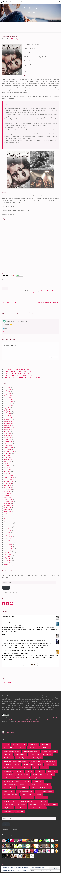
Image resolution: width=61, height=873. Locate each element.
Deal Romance (8, 758)
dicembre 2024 (8, 400)
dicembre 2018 (8, 523)
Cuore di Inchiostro (30, 8)
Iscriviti (6, 588)
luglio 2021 (7, 471)
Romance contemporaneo (11, 798)
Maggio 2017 (8, 560)
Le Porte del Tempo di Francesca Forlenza (17, 373)
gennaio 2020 (8, 497)
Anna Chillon (33, 744)
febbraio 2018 (8, 543)
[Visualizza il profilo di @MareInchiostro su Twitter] (7, 603)
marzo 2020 (7, 493)
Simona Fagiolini (6, 618)
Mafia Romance (37, 774)
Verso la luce (6, 622)
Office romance (38, 781)
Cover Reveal (7, 754)
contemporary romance (49, 751)
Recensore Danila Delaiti (25, 791)
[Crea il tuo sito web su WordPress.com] (30, 2)
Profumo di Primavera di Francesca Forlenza (18, 375)
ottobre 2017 (8, 551)
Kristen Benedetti (23, 774)
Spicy (54, 804)
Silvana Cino (33, 804)
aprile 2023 (7, 437)
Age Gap (6, 744)
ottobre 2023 (8, 425)
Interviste (43, 25)
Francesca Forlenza (23, 768)
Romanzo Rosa (42, 801)
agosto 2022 (8, 453)
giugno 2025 (7, 394)
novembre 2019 (8, 501)
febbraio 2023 (8, 441)
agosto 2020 (8, 483)
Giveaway (44, 768)
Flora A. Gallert (50, 764)
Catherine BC (8, 748)
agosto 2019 (8, 507)
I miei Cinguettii (7, 682)
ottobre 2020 (8, 479)
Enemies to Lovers (50, 761)
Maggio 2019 (8, 513)
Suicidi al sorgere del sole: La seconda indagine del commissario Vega (23, 640)
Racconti (9, 30)
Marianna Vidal (8, 778)
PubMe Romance (45, 788)
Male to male (49, 774)
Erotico (17, 764)
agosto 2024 (8, 406)
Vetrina (21, 30)
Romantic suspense (9, 801)
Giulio (4, 634)
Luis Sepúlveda (6, 652)
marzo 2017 (7, 564)
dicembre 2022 (8, 445)
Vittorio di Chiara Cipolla (10, 302)
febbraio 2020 (8, 495)
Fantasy (39, 764)
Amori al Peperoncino (19, 744)
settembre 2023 (9, 427)
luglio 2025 (7, 392)
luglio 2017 (7, 557)
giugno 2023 (8, 433)
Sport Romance (21, 808)
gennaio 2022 (8, 467)
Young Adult (19, 811)
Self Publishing (21, 804)
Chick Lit (31, 748)
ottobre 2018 (8, 527)
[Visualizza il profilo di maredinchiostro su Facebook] (3, 603)
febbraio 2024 (8, 417)
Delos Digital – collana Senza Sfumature (15, 761)
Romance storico (41, 798)
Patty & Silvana (23, 788)
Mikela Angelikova (34, 778)
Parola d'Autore (44, 784)
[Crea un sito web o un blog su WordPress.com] (2, 864)
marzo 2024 (7, 415)
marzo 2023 (7, 439)
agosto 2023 (8, 429)
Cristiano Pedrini (21, 754)
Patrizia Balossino (9, 788)
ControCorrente (52, 291)
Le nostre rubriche (36, 30)
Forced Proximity (9, 768)
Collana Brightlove (43, 748)
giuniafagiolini (21, 39)
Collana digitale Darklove (31, 751)
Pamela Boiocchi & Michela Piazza (14, 784)
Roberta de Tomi (26, 794)
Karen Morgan (52, 771)
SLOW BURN (45, 804)
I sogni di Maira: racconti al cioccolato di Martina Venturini (22, 377)
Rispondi (5, 332)
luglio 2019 (7, 509)
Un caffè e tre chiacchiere (37, 808)
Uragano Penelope (8, 616)
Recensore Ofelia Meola (10, 794)
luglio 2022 (7, 455)
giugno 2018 (7, 535)
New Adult (26, 781)
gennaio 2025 (8, 398)
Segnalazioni (35, 288)
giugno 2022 (8, 457)
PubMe (34, 788)
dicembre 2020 (8, 475)
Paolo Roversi (32, 784)
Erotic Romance (28, 764)
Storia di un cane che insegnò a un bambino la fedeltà (18, 650)
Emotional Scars (36, 761)
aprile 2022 (7, 461)
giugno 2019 (7, 511)
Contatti (51, 30)
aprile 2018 (7, 539)
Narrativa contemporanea (11, 781)
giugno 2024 (8, 410)
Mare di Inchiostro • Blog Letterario (26, 718)
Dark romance (47, 754)
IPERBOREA (40, 771)
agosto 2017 (7, 555)
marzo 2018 (7, 541)
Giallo (35, 768)
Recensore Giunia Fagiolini (44, 791)
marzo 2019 (7, 517)
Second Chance (8, 804)
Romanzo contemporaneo (33, 292)
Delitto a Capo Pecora (22, 758)
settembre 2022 (9, 451)
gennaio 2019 (8, 521)
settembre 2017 (9, 553)
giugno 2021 (7, 473)
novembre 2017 (8, 549)
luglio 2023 (7, 431)
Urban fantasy (8, 811)
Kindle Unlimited (9, 774)
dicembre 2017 (8, 547)
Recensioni (30, 25)
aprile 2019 (7, 515)
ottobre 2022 (8, 449)
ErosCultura (7, 764)
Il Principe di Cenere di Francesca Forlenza (17, 371)
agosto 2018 (7, 531)
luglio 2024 (7, 408)
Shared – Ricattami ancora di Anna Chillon (17, 369)
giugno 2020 (8, 487)
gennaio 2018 (8, 545)
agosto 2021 (7, 469)
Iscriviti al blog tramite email (8, 570)
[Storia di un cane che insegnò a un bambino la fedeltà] (57, 654)
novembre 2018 (8, 525)
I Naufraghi (18, 25)
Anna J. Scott (45, 744)
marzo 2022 (7, 463)
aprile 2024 (7, 413)
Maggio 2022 (8, 459)
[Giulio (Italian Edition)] (57, 637)
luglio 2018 (7, 533)
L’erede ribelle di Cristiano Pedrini (47, 302)
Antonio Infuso (6, 642)
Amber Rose (43, 291)
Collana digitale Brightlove (11, 751)
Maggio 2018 (8, 537)
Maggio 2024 (8, 412)
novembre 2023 (9, 423)
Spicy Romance (8, 808)
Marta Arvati (21, 778)
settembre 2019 (9, 505)
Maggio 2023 (8, 435)
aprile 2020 (7, 491)
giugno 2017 (7, 558)
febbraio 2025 (8, 396)
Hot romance (18, 771)
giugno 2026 (8, 390)
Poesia (52, 25)
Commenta (53, 357)
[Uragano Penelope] (57, 619)
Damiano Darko (34, 754)
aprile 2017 (7, 562)
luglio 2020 (7, 485)
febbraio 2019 (8, 519)
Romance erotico (27, 798)
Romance (38, 794)
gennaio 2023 (8, 443)
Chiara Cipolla (20, 748)
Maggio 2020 (8, 489)
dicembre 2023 (8, 421)
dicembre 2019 (8, 499)
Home (8, 25)
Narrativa (47, 778)
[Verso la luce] (57, 625)
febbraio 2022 (8, 465)
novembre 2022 (9, 447)
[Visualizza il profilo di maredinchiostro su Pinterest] (11, 603)
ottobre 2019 (8, 503)
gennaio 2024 (8, 419)
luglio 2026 (7, 388)
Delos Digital (37, 758)
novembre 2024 (9, 402)
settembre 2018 (9, 529)
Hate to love (7, 771)
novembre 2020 (9, 477)
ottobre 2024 (8, 404)
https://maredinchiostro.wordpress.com (26, 721)
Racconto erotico (8, 791)
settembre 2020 (9, 481)
